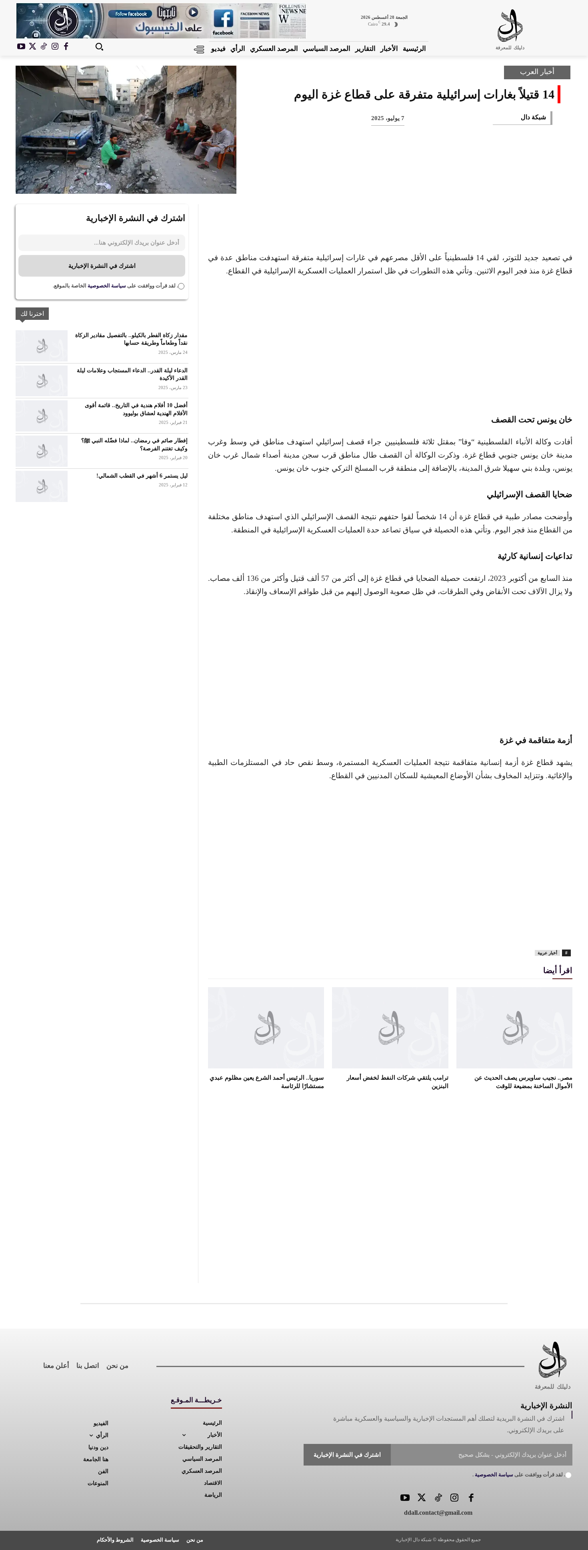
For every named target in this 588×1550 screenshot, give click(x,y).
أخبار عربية (547, 952)
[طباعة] (435, 180)
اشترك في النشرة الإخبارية (102, 266)
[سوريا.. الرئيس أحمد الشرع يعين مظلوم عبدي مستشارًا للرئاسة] (266, 1027)
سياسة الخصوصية (106, 286)
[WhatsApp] (461, 180)
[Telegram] (408, 180)
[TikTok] (43, 46)
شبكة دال (533, 117)
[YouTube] (405, 1498)
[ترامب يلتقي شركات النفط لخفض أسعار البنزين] (390, 1027)
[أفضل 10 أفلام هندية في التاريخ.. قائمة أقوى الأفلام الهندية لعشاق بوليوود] (42, 416)
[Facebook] (66, 46)
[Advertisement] (390, 344)
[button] (99, 46)
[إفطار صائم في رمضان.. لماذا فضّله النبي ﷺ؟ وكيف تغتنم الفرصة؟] (42, 451)
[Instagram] (54, 46)
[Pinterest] (488, 180)
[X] (32, 46)
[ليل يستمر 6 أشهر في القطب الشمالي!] (42, 486)
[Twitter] (421, 1498)
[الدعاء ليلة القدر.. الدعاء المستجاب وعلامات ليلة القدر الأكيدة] (42, 381)
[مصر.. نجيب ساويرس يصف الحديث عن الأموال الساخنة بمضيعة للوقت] (514, 1027)
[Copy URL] (382, 180)
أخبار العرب (537, 72)
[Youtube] (21, 46)
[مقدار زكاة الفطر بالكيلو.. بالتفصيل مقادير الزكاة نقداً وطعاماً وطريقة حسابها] (42, 345)
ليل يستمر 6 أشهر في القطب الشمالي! (142, 476)
